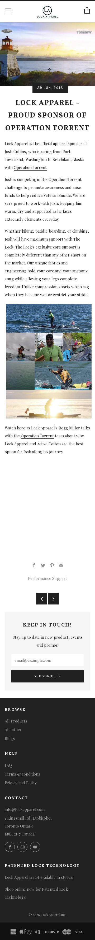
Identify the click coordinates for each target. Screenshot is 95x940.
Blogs (10, 738)
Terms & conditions (22, 774)
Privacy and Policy (21, 782)
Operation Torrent (30, 167)
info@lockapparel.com (25, 809)
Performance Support (47, 578)
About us (13, 729)
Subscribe (45, 676)
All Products (16, 721)
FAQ (8, 765)
